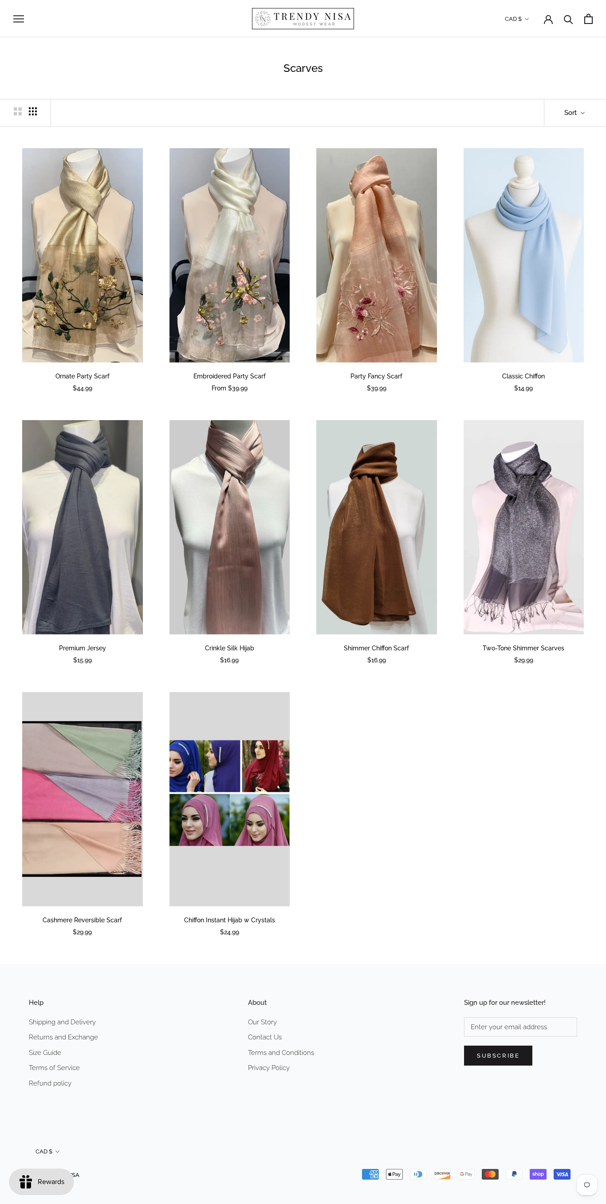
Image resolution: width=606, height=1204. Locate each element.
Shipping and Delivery (62, 1022)
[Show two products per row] (18, 111)
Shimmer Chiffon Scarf (376, 648)
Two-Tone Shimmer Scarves (523, 648)
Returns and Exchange (63, 1037)
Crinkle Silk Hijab (229, 648)
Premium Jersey (82, 648)
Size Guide (45, 1053)
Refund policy (50, 1083)
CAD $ (513, 19)
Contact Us (265, 1037)
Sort (571, 113)
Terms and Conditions (281, 1053)
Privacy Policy (269, 1068)
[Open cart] (588, 19)
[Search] (568, 19)
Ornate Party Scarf (82, 376)
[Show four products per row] (33, 111)
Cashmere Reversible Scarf (82, 920)
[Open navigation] (18, 19)
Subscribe (498, 1055)
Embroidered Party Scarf (229, 376)
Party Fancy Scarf (376, 376)
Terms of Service (54, 1068)
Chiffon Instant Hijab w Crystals (229, 920)
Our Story (262, 1022)
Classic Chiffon (523, 376)
